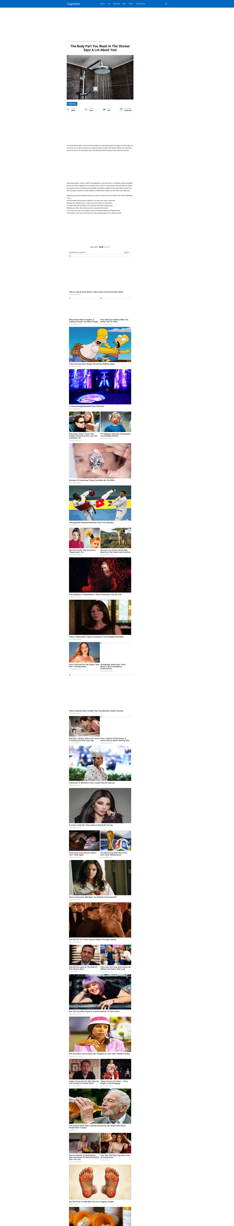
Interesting (116, 4)
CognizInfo (73, 3)
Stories (131, 4)
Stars (124, 4)
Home (68, 41)
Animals (102, 4)
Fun (109, 4)
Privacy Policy (140, 4)
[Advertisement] (117, 25)
